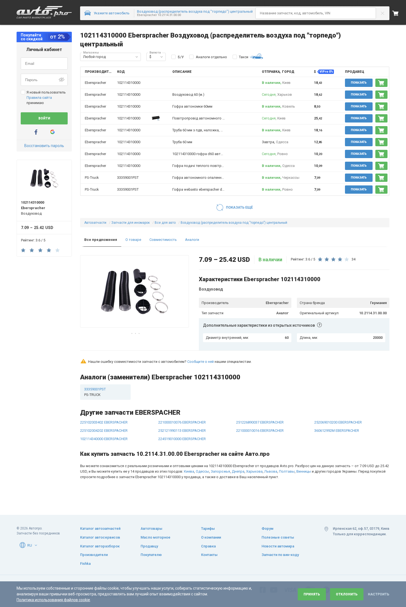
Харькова (254, 471)
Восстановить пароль (44, 145)
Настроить (378, 594)
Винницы (303, 471)
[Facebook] (36, 132)
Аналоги (192, 240)
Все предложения (100, 240)
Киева (189, 471)
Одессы (202, 471)
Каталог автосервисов (100, 537)
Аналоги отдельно (211, 57)
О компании (211, 537)
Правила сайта (39, 97)
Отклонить (347, 594)
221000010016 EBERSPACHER (260, 430)
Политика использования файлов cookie (53, 600)
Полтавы (287, 471)
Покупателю (151, 555)
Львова (270, 471)
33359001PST (128, 177)
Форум (267, 528)
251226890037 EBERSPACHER (260, 422)
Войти (44, 118)
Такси (243, 57)
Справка (208, 546)
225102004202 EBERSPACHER (104, 430)
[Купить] (381, 83)
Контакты (209, 555)
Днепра (238, 471)
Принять (312, 594)
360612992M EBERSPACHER (336, 430)
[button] (137, 57)
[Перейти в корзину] (399, 13)
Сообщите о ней (200, 362)
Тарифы (208, 528)
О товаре (133, 240)
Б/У (181, 57)
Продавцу (149, 546)
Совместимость (163, 240)
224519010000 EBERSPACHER (182, 439)
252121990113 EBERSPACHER (182, 430)
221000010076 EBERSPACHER (182, 422)
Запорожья (220, 471)
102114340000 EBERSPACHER (104, 439)
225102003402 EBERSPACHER (104, 422)
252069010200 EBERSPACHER (338, 422)
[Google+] (52, 132)
